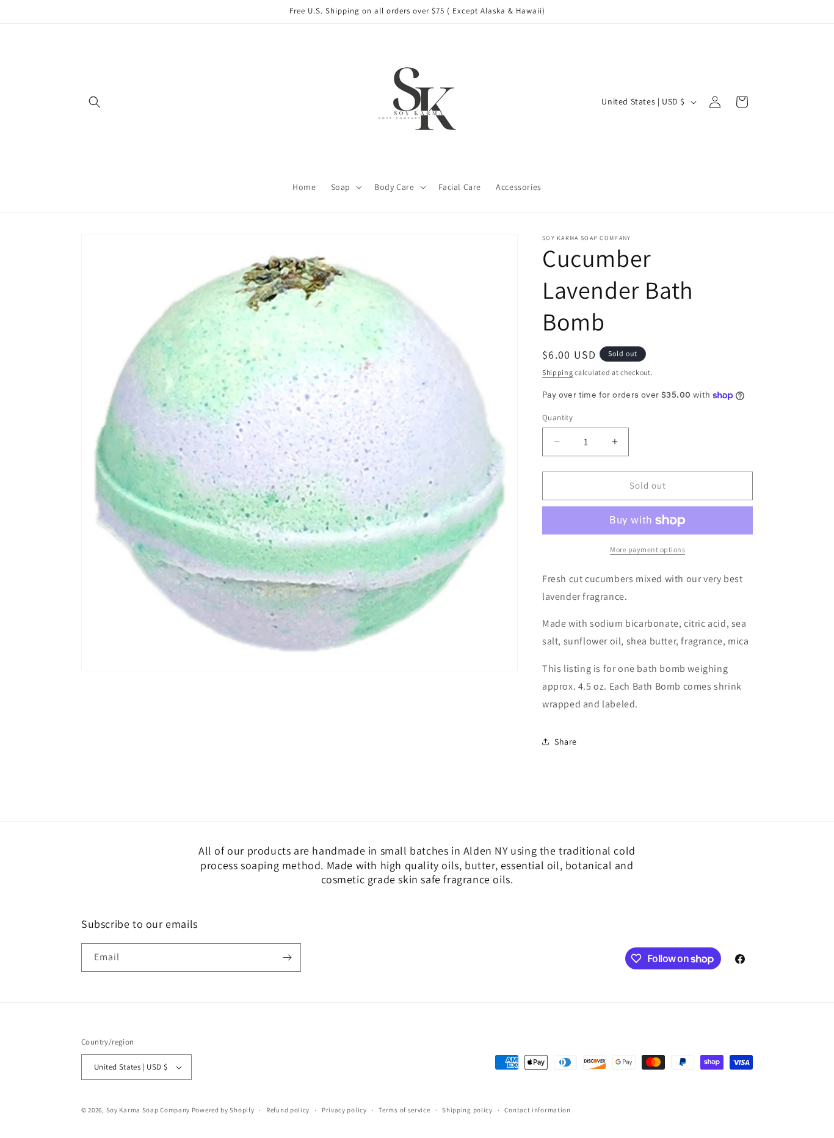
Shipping (557, 372)
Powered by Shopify (223, 1110)
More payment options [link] (647, 549)
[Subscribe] (287, 957)
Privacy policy (344, 1109)
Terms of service (404, 1109)
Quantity (557, 417)
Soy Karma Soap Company (148, 1110)
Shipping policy (467, 1109)
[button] (94, 102)
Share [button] (565, 741)
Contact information (537, 1109)
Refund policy (288, 1109)
